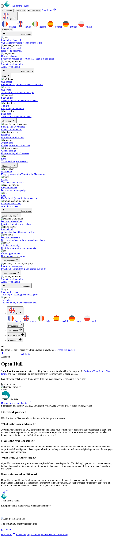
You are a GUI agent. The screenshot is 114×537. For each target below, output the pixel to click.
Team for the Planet (19, 6)
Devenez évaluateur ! (65, 350)
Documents (9, 165)
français (12, 26)
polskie (88, 26)
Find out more (34, 10)
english (28, 26)
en (13, 18)
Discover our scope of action (16, 403)
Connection (7, 30)
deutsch (73, 26)
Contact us (21, 534)
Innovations (16, 34)
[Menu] (2, 6)
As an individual (11, 215)
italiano (43, 26)
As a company (10, 260)
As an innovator (11, 273)
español (58, 26)
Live (6, 75)
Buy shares (49, 10)
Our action (8, 120)
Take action (16, 210)
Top (5, 492)
